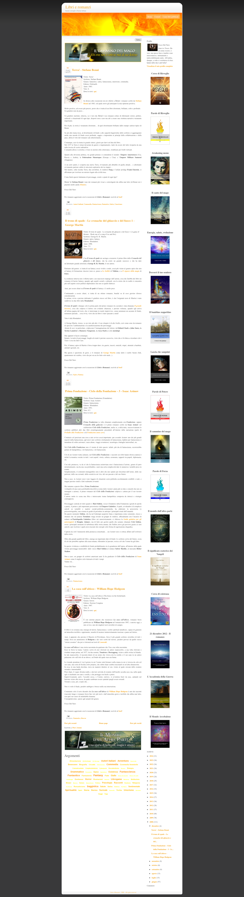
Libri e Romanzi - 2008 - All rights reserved (123, 892)
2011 (152, 809)
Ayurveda (133, 761)
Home (150, 16)
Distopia (130, 768)
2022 (152, 764)
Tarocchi (112, 790)
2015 (152, 793)
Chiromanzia (101, 764)
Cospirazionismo (91, 768)
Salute (103, 786)
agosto (154, 873)
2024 (152, 756)
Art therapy (96, 761)
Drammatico (77, 771)
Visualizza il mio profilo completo (160, 66)
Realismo (127, 783)
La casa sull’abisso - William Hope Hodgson (98, 589)
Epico (75, 374)
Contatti (157, 16)
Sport (80, 790)
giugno (154, 881)
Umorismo (118, 204)
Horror (83, 718)
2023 (152, 760)
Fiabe (107, 776)
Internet (106, 779)
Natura (81, 783)
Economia (89, 772)
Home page (103, 723)
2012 (152, 805)
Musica (75, 783)
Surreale (103, 790)
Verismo (138, 790)
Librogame (116, 779)
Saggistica (92, 786)
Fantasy (80, 374)
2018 (152, 780)
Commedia (88, 204)
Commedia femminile (129, 765)
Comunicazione (78, 768)
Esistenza (113, 772)
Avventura (123, 761)
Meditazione (135, 779)
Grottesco (79, 779)
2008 (152, 822)
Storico (94, 790)
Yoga (106, 794)
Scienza (116, 786)
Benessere (72, 764)
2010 (152, 813)
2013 (152, 801)
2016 (152, 789)
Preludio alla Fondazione (73, 432)
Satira (112, 204)
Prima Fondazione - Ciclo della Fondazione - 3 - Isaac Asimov (102, 391)
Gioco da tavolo (123, 775)
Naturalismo (90, 783)
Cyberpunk (103, 768)
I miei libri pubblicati (170, 16)
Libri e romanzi (78, 7)
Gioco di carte (134, 775)
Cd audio (92, 765)
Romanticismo (79, 787)
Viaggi (100, 794)
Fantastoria (87, 776)
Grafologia (69, 779)
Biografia (83, 765)
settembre (156, 869)
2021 (152, 768)
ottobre (155, 865)
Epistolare (103, 772)
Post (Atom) (77, 727)
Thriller (119, 790)
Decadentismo (114, 768)
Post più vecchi (135, 723)
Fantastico (105, 204)
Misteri (68, 783)
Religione (136, 783)
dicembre (155, 826)
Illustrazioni (98, 779)
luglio (154, 877)
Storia (86, 790)
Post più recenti (70, 723)
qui (95, 91)
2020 (152, 772)
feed (120, 197)
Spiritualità (70, 790)
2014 (152, 797)
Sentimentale (134, 786)
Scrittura (124, 786)
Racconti (118, 783)
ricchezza (69, 786)
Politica (97, 783)
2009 (152, 817)
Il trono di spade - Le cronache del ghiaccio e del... (161, 838)
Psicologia (107, 783)
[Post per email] (67, 202)
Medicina (126, 779)
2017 (152, 784)
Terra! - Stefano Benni (85, 70)
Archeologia (87, 761)
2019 (152, 776)
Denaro (123, 768)
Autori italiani (78, 204)
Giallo (113, 775)
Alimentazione (75, 761)
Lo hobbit (106, 271)
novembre (156, 861)
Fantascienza (96, 204)
